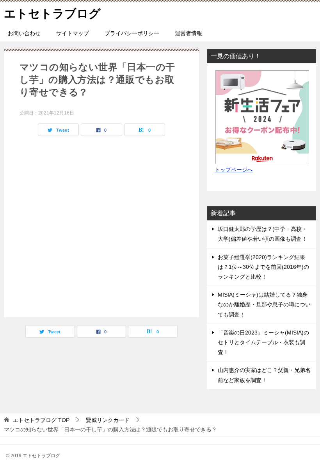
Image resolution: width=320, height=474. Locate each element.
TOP (41, 420)
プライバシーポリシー (132, 33)
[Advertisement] (101, 224)
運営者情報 (188, 33)
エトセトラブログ (52, 13)
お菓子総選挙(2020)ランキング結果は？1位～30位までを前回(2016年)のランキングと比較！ (263, 267)
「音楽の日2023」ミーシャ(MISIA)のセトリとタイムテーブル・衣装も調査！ (263, 342)
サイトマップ (72, 33)
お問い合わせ (24, 33)
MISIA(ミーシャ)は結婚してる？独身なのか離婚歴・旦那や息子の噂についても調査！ (264, 304)
